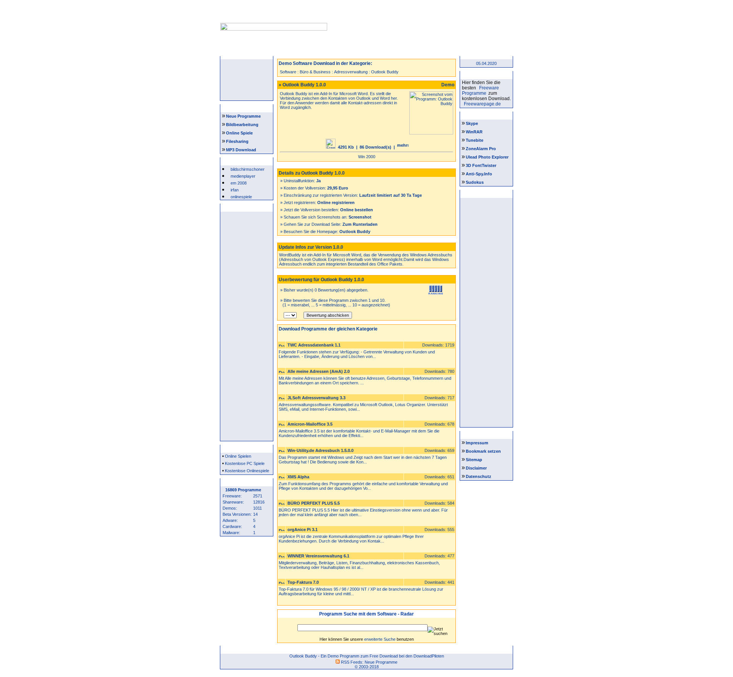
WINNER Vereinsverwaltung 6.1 (318, 556)
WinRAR (474, 132)
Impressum (477, 443)
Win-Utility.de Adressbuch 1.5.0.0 (320, 450)
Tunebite (474, 140)
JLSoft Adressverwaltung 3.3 (316, 397)
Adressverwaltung (351, 72)
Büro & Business (315, 72)
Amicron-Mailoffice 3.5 (310, 424)
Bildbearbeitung (242, 124)
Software (288, 72)
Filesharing (237, 141)
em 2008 (239, 183)
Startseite (247, 51)
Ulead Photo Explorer (487, 157)
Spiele (343, 51)
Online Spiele (239, 133)
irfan (235, 190)
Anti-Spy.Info (479, 174)
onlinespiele (241, 196)
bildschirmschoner (248, 169)
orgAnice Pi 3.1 (302, 529)
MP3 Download (241, 149)
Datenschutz (478, 476)
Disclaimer (476, 468)
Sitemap (474, 459)
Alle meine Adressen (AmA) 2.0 (318, 371)
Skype (472, 123)
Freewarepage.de (482, 104)
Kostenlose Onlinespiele (247, 470)
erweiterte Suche (380, 639)
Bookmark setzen (483, 451)
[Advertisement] (419, 18)
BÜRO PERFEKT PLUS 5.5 (313, 503)
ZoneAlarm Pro (481, 148)
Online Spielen (238, 456)
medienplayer (243, 176)
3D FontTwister (481, 165)
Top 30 (438, 51)
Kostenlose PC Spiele (245, 463)
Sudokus (475, 182)
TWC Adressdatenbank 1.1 (314, 345)
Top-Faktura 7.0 (303, 582)
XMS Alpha (298, 477)
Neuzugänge (295, 51)
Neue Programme (243, 116)
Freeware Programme (480, 90)
